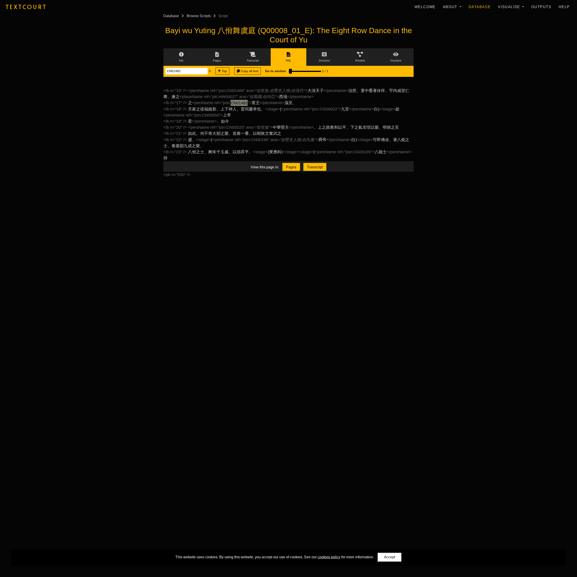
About (451, 7)
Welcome (425, 7)
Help (564, 7)
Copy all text (249, 71)
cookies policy (329, 557)
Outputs (541, 7)
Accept (389, 557)
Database (480, 7)
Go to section (275, 71)
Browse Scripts (199, 16)
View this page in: (265, 167)
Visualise (509, 7)
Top (224, 71)
